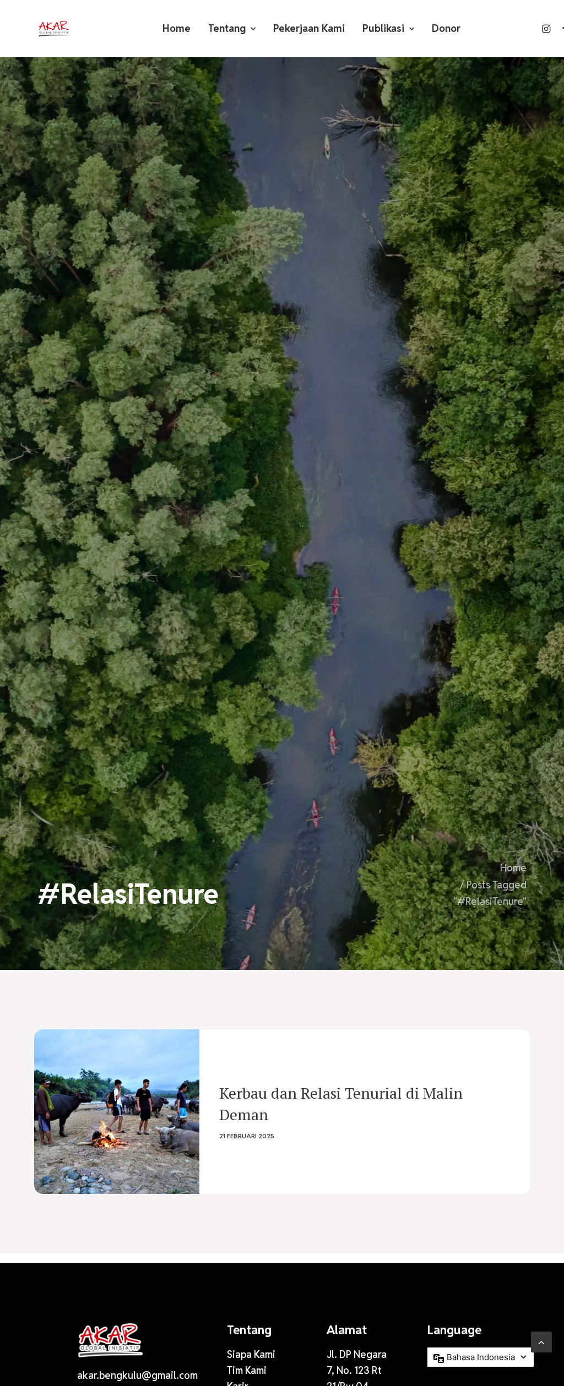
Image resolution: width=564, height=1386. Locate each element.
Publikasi (383, 28)
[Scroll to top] (541, 1341)
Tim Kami (247, 1370)
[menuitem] (176, 28)
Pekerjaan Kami (309, 28)
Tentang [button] (227, 28)
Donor (446, 28)
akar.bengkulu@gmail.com (137, 1375)
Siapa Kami (251, 1354)
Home (176, 28)
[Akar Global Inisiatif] (53, 28)
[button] (547, 28)
